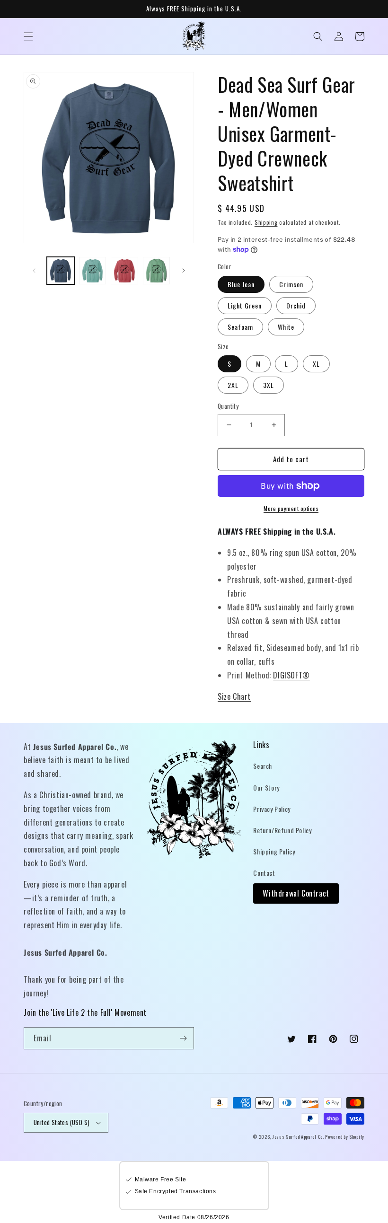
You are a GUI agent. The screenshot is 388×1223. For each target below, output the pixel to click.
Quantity (228, 406)
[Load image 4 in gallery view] (156, 270)
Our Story (266, 787)
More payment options (291, 508)
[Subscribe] (183, 1038)
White (286, 327)
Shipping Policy (274, 851)
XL (316, 364)
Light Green (245, 305)
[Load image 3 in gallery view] (124, 270)
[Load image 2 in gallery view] (92, 270)
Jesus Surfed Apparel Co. (299, 1136)
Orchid (296, 305)
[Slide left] (34, 270)
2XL (233, 385)
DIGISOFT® (291, 675)
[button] (28, 36)
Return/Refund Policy (282, 830)
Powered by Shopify (344, 1136)
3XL (268, 385)
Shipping (266, 222)
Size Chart (234, 696)
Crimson (291, 284)
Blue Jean (241, 284)
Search (262, 766)
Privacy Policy (271, 809)
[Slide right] (183, 270)
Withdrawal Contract (296, 893)
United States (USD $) (61, 1122)
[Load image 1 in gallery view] (60, 270)
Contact (264, 873)
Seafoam (240, 327)
